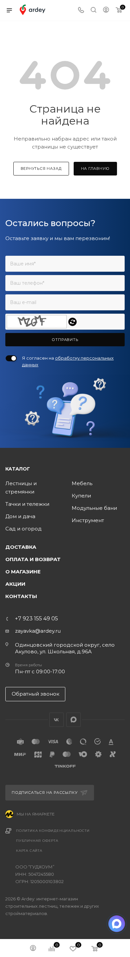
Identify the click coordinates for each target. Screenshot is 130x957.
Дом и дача (20, 516)
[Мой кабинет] (106, 10)
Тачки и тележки (27, 504)
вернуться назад (41, 168)
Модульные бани (94, 508)
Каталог (17, 469)
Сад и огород (23, 528)
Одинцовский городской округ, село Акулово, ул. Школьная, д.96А (65, 648)
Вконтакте (56, 720)
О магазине (23, 571)
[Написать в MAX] (116, 923)
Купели (81, 495)
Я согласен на (68, 361)
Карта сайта (29, 850)
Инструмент (88, 520)
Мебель (82, 483)
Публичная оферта (37, 840)
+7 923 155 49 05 (36, 618)
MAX (73, 720)
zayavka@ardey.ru (38, 631)
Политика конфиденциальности (53, 830)
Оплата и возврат (33, 559)
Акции (15, 584)
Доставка (20, 547)
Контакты (21, 596)
